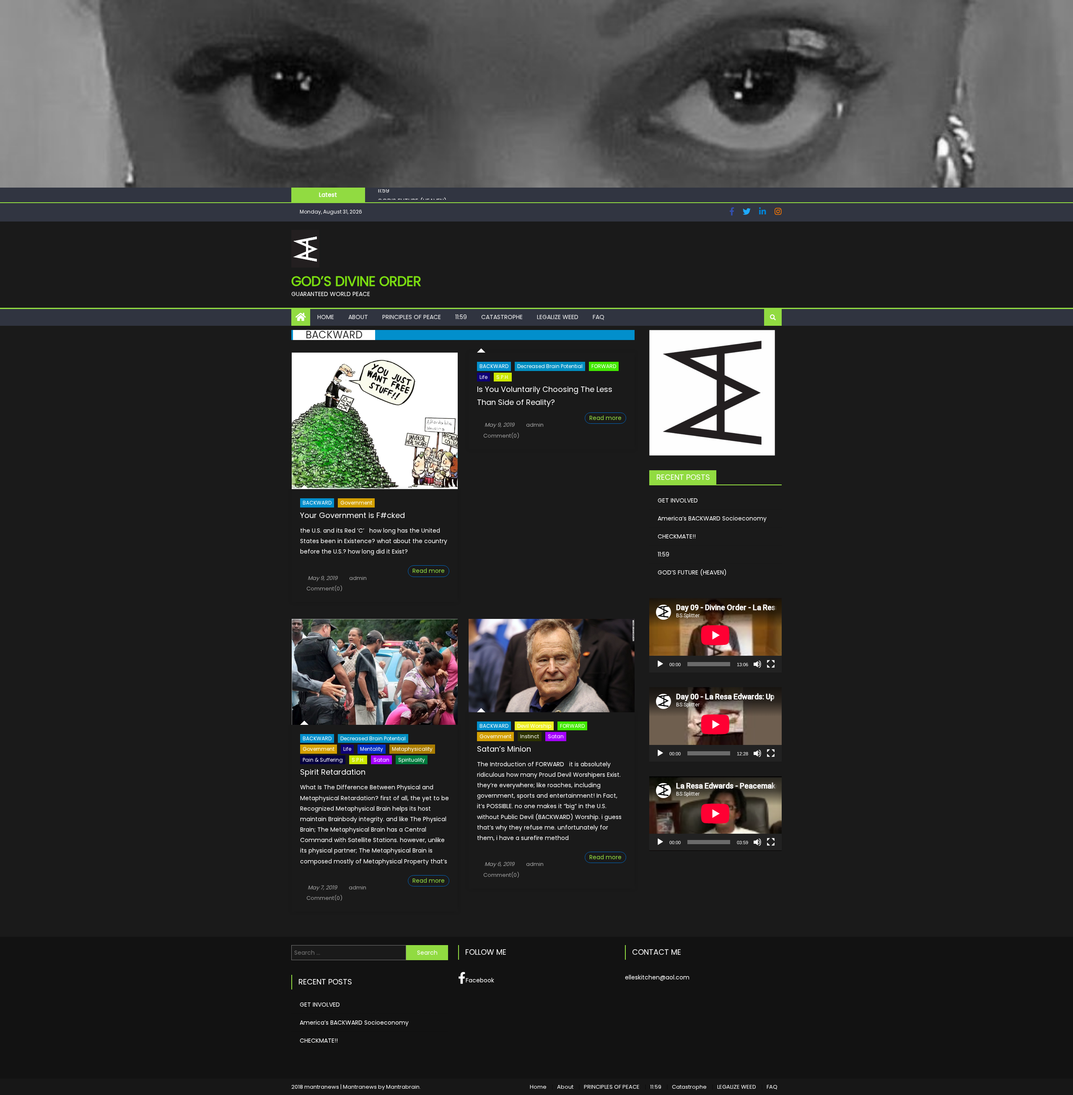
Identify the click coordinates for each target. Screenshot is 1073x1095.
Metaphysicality (412, 748)
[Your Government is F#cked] (375, 421)
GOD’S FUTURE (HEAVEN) (412, 195)
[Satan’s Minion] (552, 665)
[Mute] (757, 664)
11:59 (461, 317)
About (358, 317)
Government (356, 502)
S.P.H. (502, 377)
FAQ (598, 317)
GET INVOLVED (678, 500)
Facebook (480, 980)
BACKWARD (317, 502)
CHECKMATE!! (677, 536)
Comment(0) (324, 589)
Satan (381, 759)
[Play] (660, 664)
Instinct (529, 736)
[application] (715, 635)
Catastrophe (502, 317)
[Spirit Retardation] (375, 672)
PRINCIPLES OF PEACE (411, 317)
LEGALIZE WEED (557, 317)
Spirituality (411, 759)
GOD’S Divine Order (356, 281)
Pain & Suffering (323, 759)
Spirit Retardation (332, 772)
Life (483, 377)
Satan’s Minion (504, 749)
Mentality (371, 748)
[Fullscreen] (771, 664)
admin (358, 578)
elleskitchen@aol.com (657, 977)
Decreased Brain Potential (550, 366)
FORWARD (603, 366)
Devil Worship (534, 725)
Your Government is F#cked (352, 515)
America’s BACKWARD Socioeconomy (712, 518)
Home (325, 317)
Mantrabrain (403, 1087)
